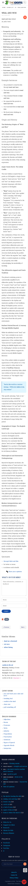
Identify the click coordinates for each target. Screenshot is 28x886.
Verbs (5, 728)
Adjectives (7, 719)
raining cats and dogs (10, 799)
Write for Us (7, 822)
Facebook (6, 843)
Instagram (6, 845)
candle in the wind (10, 701)
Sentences (7, 740)
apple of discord (8, 810)
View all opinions (9, 787)
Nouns (6, 722)
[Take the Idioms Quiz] (24, 882)
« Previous (6, 627)
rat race (6, 644)
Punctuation (8, 737)
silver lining (8, 647)
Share (25, 871)
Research (6, 828)
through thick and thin (11, 561)
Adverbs (6, 731)
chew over (7, 704)
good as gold (12, 774)
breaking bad (8, 698)
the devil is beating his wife (12, 796)
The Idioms (19, 881)
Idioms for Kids (8, 830)
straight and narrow (20, 766)
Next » (23, 627)
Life (7, 619)
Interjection (7, 748)
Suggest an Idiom (9, 825)
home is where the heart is (12, 813)
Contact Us (14, 875)
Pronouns (7, 725)
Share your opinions (15, 572)
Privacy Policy (14, 878)
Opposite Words (9, 745)
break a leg (7, 802)
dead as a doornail (10, 641)
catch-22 (6, 804)
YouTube (6, 848)
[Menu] (3, 2)
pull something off (10, 707)
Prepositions (8, 734)
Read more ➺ (17, 678)
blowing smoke (14, 763)
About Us (14, 872)
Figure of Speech (9, 742)
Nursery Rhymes (8, 833)
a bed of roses (8, 807)
